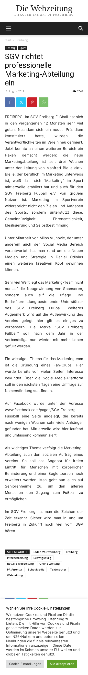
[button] (81, 28)
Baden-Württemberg (47, 552)
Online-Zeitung (49, 563)
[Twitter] (21, 102)
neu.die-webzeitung (20, 563)
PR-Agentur (14, 569)
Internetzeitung (17, 558)
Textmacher (58, 569)
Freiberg (22, 40)
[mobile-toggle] (8, 28)
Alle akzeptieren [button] (62, 664)
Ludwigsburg (42, 558)
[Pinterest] (32, 102)
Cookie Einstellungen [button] (25, 664)
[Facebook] (10, 102)
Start (8, 40)
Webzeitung (15, 575)
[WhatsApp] (43, 102)
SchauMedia (36, 569)
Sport (23, 48)
